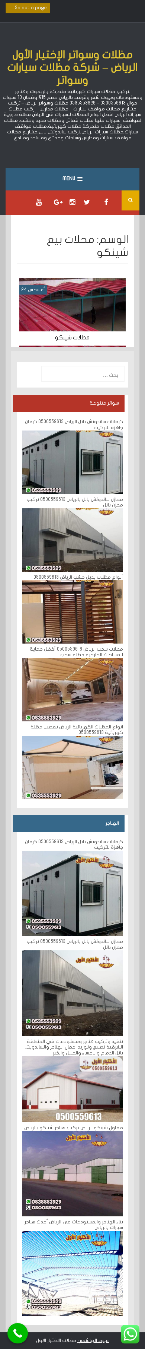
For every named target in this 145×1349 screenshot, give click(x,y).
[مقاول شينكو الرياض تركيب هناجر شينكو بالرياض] (72, 1173)
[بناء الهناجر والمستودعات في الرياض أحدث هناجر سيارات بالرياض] (72, 1273)
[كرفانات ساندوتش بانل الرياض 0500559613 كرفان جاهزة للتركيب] (72, 462)
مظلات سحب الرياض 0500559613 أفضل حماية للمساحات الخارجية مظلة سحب (76, 652)
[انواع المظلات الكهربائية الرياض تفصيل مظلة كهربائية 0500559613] (72, 767)
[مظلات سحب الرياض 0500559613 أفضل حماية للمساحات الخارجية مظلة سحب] (72, 689)
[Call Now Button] (17, 1333)
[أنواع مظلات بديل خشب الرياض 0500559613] (72, 611)
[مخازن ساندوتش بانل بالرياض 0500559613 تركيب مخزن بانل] (72, 539)
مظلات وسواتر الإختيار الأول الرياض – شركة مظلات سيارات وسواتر (72, 67)
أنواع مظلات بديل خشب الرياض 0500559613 (77, 577)
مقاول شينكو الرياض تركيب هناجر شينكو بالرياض (73, 1127)
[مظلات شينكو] (72, 312)
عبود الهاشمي (93, 1340)
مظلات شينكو (72, 338)
